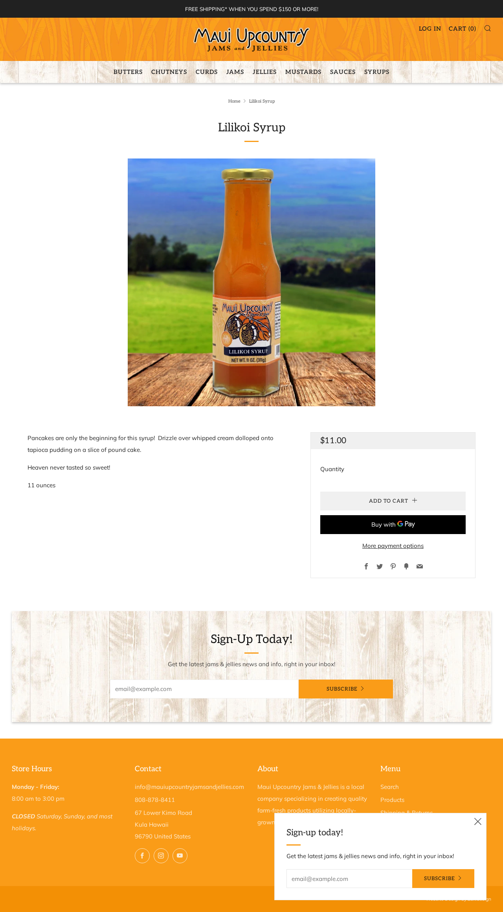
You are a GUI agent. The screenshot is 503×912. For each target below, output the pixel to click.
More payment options (393, 545)
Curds (207, 72)
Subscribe (342, 689)
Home (234, 101)
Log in (430, 28)
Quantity (332, 469)
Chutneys (169, 72)
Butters (128, 72)
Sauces (343, 72)
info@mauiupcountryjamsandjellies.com (189, 786)
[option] (251, 282)
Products (392, 799)
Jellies (265, 72)
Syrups (376, 72)
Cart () (462, 28)
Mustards (303, 72)
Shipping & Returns (406, 812)
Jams (235, 72)
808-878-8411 (155, 799)
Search (389, 786)
